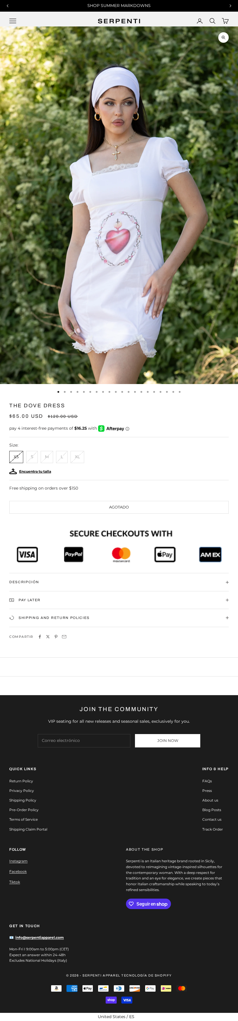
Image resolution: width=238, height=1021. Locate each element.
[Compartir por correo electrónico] (64, 636)
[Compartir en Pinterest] (56, 636)
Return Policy (21, 781)
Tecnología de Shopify (146, 975)
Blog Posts (211, 810)
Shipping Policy (22, 800)
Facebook (18, 871)
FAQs (207, 781)
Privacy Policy (21, 790)
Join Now (167, 740)
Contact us (211, 819)
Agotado (119, 507)
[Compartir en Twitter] (48, 636)
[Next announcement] (230, 5)
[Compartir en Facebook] (39, 636)
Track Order (212, 829)
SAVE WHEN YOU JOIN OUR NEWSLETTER (119, 5)
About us (210, 800)
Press (207, 790)
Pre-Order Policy (24, 810)
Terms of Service (23, 819)
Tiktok (14, 882)
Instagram (18, 861)
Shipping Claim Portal (28, 829)
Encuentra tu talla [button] (35, 471)
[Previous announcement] (7, 5)
